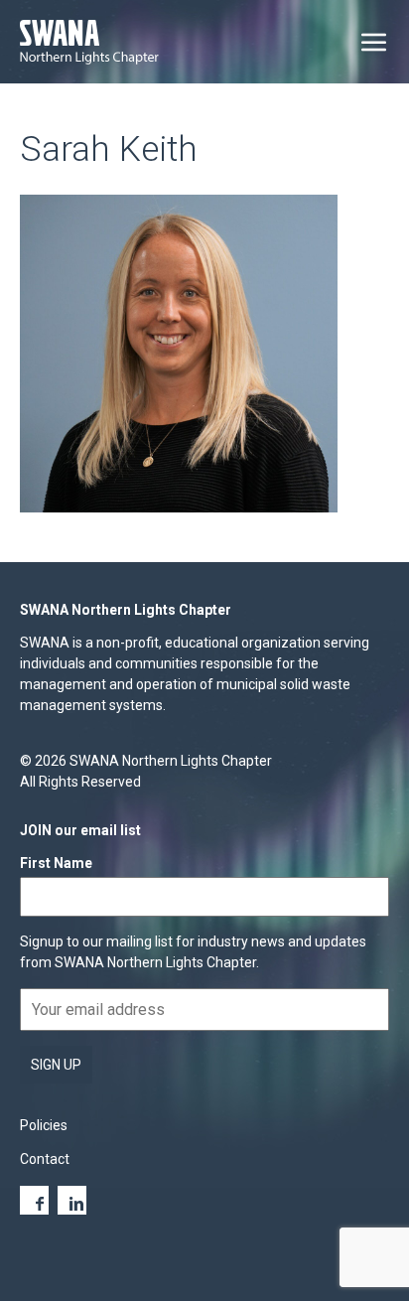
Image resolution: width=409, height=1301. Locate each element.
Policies (44, 1125)
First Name (56, 863)
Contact (44, 1159)
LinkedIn (72, 1200)
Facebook (34, 1200)
